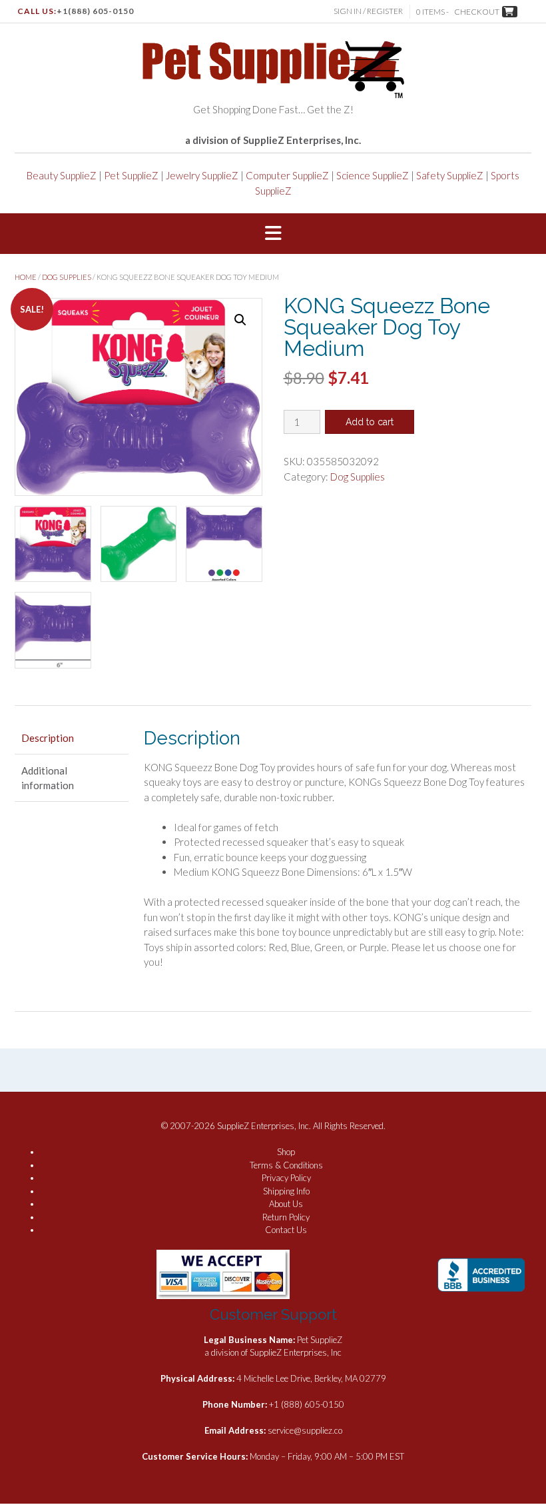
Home (26, 277)
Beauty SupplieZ (62, 175)
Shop (286, 1151)
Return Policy (286, 1217)
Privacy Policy (286, 1177)
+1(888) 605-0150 (95, 11)
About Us (286, 1203)
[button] (273, 234)
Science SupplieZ (372, 175)
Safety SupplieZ (449, 175)
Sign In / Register (368, 11)
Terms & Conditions (286, 1165)
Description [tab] (47, 738)
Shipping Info (286, 1191)
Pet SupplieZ (131, 175)
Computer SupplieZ (287, 175)
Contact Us (286, 1229)
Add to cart (370, 422)
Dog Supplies (66, 277)
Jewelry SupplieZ (202, 175)
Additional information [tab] (47, 778)
